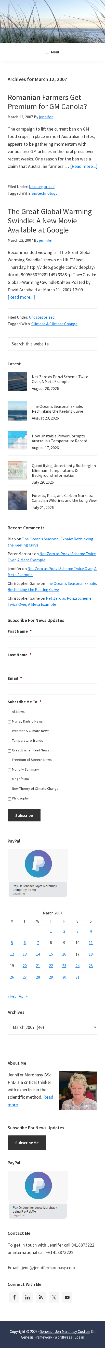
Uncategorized (42, 186)
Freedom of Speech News (32, 759)
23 (64, 965)
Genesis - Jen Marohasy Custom (65, 1331)
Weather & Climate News (30, 730)
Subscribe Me (26, 1142)
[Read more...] (83, 166)
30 (64, 977)
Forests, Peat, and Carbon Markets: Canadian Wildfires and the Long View (64, 498)
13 (25, 954)
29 (51, 977)
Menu (55, 51)
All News (18, 711)
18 (91, 954)
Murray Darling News (27, 721)
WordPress (63, 1337)
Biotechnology (44, 193)
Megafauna (20, 778)
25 (91, 965)
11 (91, 942)
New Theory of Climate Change (35, 788)
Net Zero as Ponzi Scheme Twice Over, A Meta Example (60, 379)
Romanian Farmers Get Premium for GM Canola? (47, 101)
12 (12, 954)
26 (12, 977)
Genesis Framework (36, 1337)
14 (38, 954)
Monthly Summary (25, 769)
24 (77, 965)
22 (51, 965)
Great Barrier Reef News (30, 750)
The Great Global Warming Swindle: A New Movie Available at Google (50, 220)
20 (25, 965)
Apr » (23, 996)
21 (38, 965)
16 (64, 954)
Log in (79, 1337)
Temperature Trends (27, 740)
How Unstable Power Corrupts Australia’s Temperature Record (59, 438)
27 (25, 977)
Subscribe (24, 815)
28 (38, 977)
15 (51, 954)
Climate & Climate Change (54, 323)
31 (77, 977)
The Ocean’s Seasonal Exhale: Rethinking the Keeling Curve (57, 409)
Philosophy (20, 798)
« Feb (12, 996)
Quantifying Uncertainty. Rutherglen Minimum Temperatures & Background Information (64, 470)
